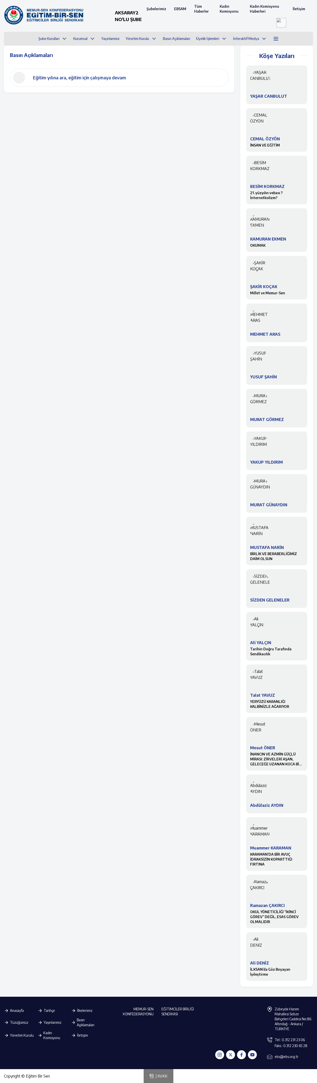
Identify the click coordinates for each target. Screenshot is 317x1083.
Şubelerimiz (156, 9)
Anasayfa (17, 1010)
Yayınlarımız (52, 1022)
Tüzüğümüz (19, 1022)
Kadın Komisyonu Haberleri (264, 8)
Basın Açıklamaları (85, 1022)
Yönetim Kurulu (22, 1035)
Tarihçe (49, 1010)
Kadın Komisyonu (229, 8)
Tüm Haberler (201, 8)
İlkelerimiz (84, 1010)
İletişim (299, 9)
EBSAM (180, 9)
